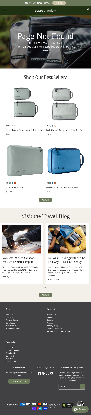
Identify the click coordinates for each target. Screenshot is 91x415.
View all (45, 200)
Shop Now (59, 3)
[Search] (81, 10)
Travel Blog (10, 359)
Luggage (9, 317)
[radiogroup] (25, 126)
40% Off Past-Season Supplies (38, 3)
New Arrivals (11, 314)
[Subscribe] (82, 386)
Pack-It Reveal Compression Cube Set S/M (64, 130)
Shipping (50, 317)
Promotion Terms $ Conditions (59, 331)
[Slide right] (51, 287)
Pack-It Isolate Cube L (15, 187)
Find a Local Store (19, 381)
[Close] (79, 10)
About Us (9, 347)
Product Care (11, 362)
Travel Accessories (13, 329)
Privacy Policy (52, 326)
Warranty (50, 323)
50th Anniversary (12, 350)
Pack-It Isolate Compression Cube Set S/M (24, 130)
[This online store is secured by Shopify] (68, 407)
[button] (9, 134)
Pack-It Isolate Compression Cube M (62, 187)
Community (10, 356)
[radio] (7, 126)
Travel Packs (11, 326)
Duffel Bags (10, 323)
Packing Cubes (12, 320)
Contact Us (51, 314)
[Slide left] (40, 287)
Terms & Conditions (54, 329)
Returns (50, 320)
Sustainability (11, 353)
